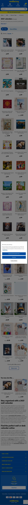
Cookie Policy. (5, 250)
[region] (14, 252)
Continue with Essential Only (14, 253)
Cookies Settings (14, 260)
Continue (14, 257)
